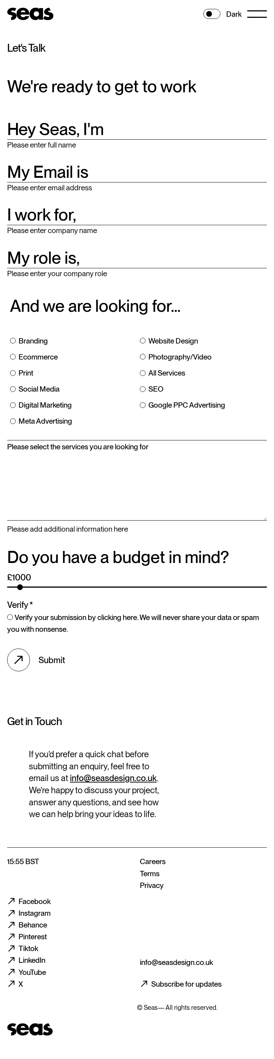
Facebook (35, 901)
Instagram (35, 913)
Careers (153, 861)
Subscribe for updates (186, 984)
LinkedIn (32, 960)
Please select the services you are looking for (77, 446)
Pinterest (33, 936)
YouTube (32, 972)
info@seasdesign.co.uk (113, 778)
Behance (33, 924)
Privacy (152, 885)
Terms (149, 873)
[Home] (30, 14)
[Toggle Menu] (257, 14)
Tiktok (28, 948)
